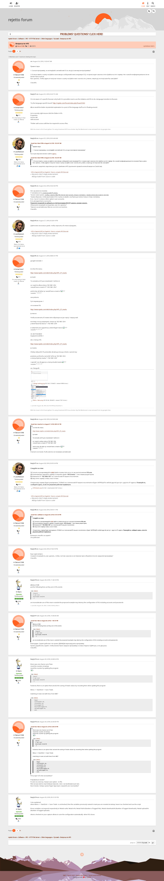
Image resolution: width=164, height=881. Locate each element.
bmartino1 (19, 107)
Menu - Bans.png (38, 400)
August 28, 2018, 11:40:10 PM (44, 580)
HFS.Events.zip (37, 488)
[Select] (36, 591)
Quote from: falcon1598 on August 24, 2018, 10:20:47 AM (46, 143)
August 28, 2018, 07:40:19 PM (44, 549)
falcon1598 (20, 46)
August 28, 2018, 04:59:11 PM (44, 510)
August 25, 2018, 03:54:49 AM (44, 138)
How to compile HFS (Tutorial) (59, 172)
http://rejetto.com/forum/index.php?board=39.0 (69, 103)
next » (153, 46)
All (20, 51)
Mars (20, 592)
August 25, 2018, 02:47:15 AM (44, 94)
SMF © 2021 (71, 875)
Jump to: (132, 842)
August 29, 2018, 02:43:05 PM (44, 722)
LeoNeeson (19, 152)
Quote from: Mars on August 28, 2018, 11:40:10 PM (44, 620)
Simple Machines (81, 875)
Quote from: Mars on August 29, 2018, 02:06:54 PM (44, 726)
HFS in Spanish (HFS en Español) (40, 172)
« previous (146, 46)
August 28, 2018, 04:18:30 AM (44, 419)
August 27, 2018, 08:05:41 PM (44, 256)
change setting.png (39, 383)
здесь (54, 154)
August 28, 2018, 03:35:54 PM (44, 463)
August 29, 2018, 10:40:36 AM (44, 616)
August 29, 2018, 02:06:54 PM (44, 659)
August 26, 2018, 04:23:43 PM (44, 186)
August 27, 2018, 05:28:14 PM (44, 221)
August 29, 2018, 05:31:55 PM (44, 797)
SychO (89, 877)
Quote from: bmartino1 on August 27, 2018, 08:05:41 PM (46, 424)
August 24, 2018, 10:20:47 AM (41, 61)
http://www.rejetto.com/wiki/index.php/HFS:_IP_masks (48, 273)
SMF (64, 875)
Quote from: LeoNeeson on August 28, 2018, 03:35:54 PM (46, 514)
